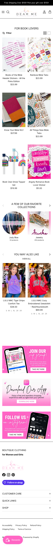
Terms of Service (24, 529)
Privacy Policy (21, 525)
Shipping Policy (8, 529)
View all (26, 259)
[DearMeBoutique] (26, 12)
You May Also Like (26, 254)
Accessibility (7, 525)
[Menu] (3, 12)
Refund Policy (35, 525)
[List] (49, 33)
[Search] (9, 12)
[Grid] (45, 33)
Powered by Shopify (31, 537)
